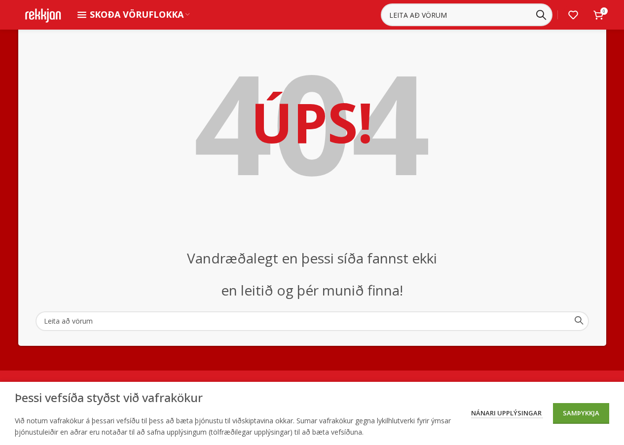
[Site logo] (43, 14)
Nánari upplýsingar (507, 412)
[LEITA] (541, 14)
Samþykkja (581, 412)
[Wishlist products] (573, 15)
